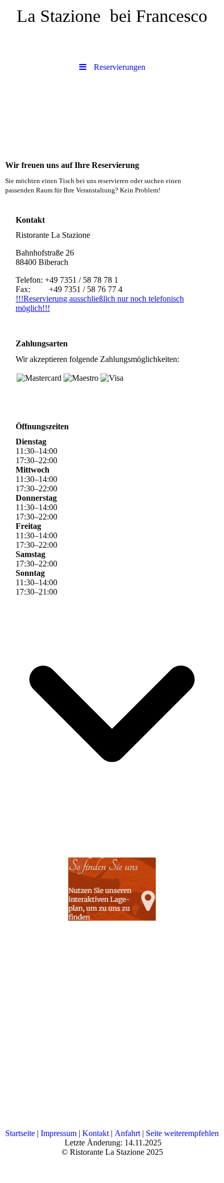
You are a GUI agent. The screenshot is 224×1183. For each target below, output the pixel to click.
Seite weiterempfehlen (182, 1133)
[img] (112, 113)
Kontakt (95, 1133)
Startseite (20, 1133)
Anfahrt (127, 1133)
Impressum (59, 1133)
